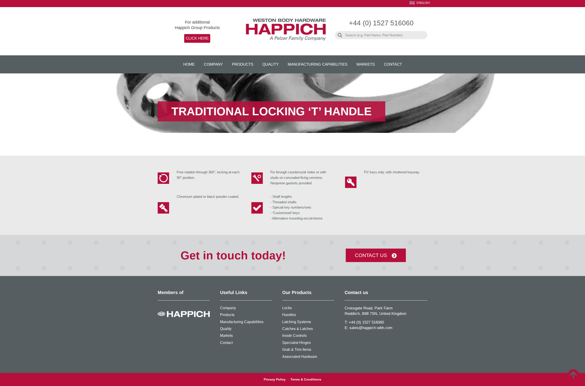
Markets (365, 64)
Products (242, 64)
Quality (270, 64)
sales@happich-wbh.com (370, 328)
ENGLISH (423, 3)
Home (189, 64)
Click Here (197, 38)
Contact (393, 64)
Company (213, 64)
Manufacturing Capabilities (317, 64)
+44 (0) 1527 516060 (366, 322)
